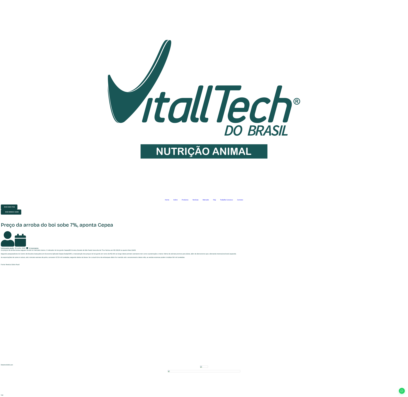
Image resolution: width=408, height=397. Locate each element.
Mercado (206, 200)
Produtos (185, 200)
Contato (240, 200)
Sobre (175, 200)
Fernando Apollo (8, 248)
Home (167, 200)
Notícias (195, 200)
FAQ (214, 200)
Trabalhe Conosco (226, 200)
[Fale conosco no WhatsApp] (402, 391)
